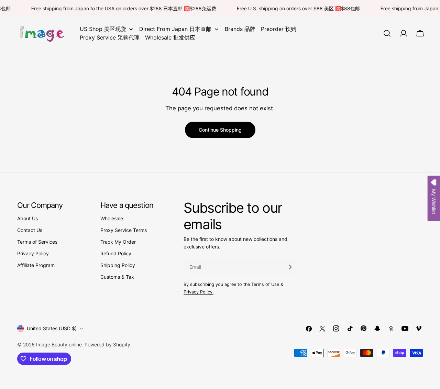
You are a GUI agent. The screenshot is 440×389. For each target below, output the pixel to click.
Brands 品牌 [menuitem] (240, 28)
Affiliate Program (36, 265)
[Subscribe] (290, 267)
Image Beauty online (59, 344)
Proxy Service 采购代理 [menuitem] (110, 37)
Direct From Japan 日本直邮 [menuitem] (175, 28)
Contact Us (29, 230)
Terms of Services (37, 242)
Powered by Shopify (107, 344)
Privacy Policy (33, 253)
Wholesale (111, 218)
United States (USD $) (52, 328)
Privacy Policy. (198, 291)
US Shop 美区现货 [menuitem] (103, 28)
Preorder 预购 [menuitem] (278, 28)
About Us (27, 218)
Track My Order (118, 242)
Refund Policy (115, 253)
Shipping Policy (117, 265)
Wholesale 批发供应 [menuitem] (170, 37)
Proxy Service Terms (123, 230)
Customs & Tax (117, 277)
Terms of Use (265, 284)
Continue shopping (220, 130)
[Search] (387, 33)
